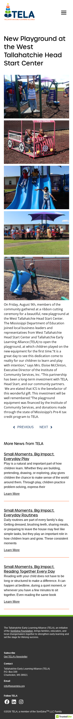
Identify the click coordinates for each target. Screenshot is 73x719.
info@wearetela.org (14, 686)
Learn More (12, 493)
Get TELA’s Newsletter (15, 656)
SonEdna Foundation (21, 631)
